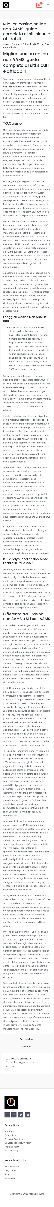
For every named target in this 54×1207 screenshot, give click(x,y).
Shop (7, 1174)
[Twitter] (20, 1114)
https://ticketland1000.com (17, 86)
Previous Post (27, 1039)
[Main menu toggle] (48, 5)
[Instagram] (13, 1114)
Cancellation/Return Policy (18, 1143)
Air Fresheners (11, 1166)
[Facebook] (7, 1114)
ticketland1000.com (34, 44)
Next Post (27, 1046)
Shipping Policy (12, 1146)
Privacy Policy (11, 1150)
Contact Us (10, 1135)
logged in (23, 1062)
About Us (9, 1131)
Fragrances (10, 1170)
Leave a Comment (12, 44)
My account (10, 1178)
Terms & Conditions (14, 1139)
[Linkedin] (27, 1114)
